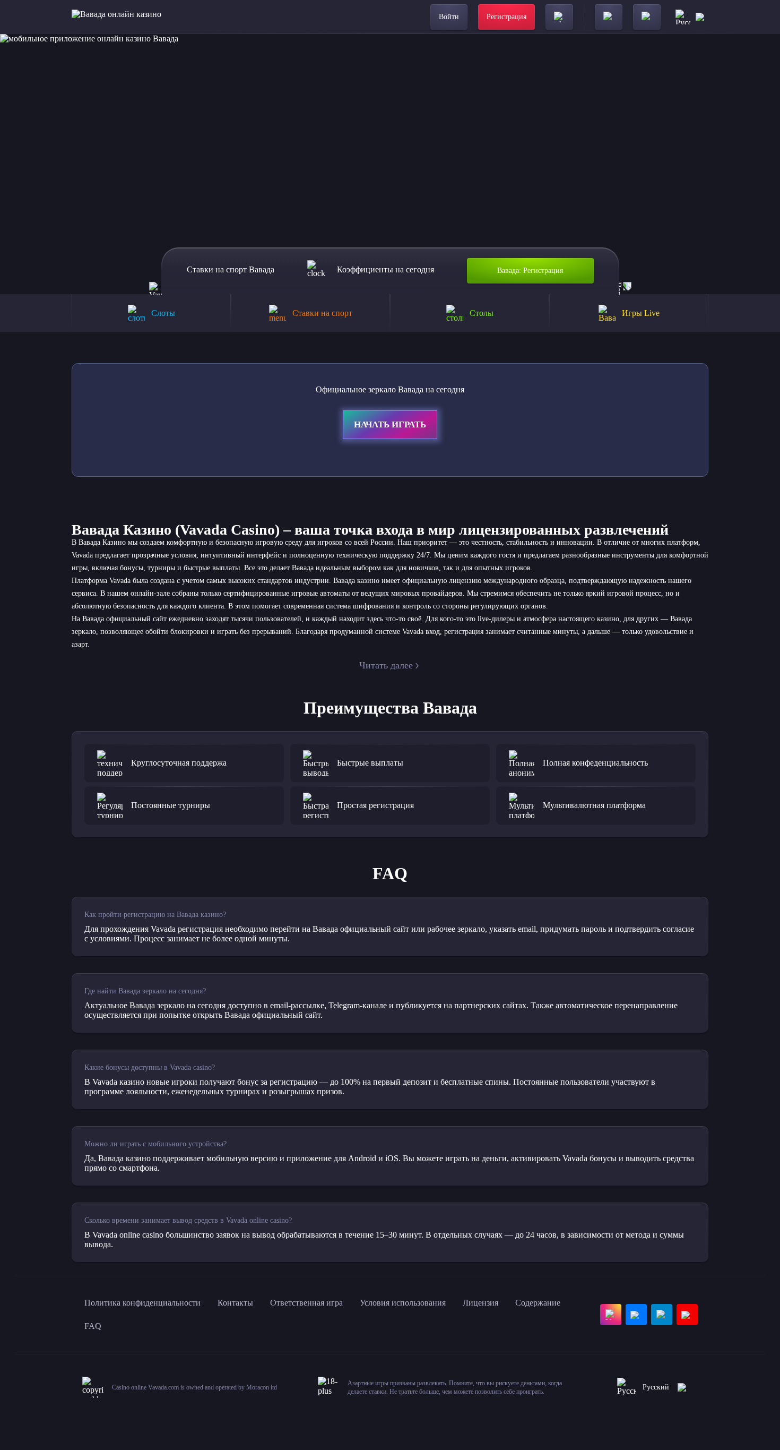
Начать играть (390, 424)
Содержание (537, 1302)
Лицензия (480, 1302)
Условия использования (403, 1302)
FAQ (92, 1326)
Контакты (235, 1302)
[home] (116, 17)
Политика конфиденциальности (142, 1302)
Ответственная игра (306, 1302)
